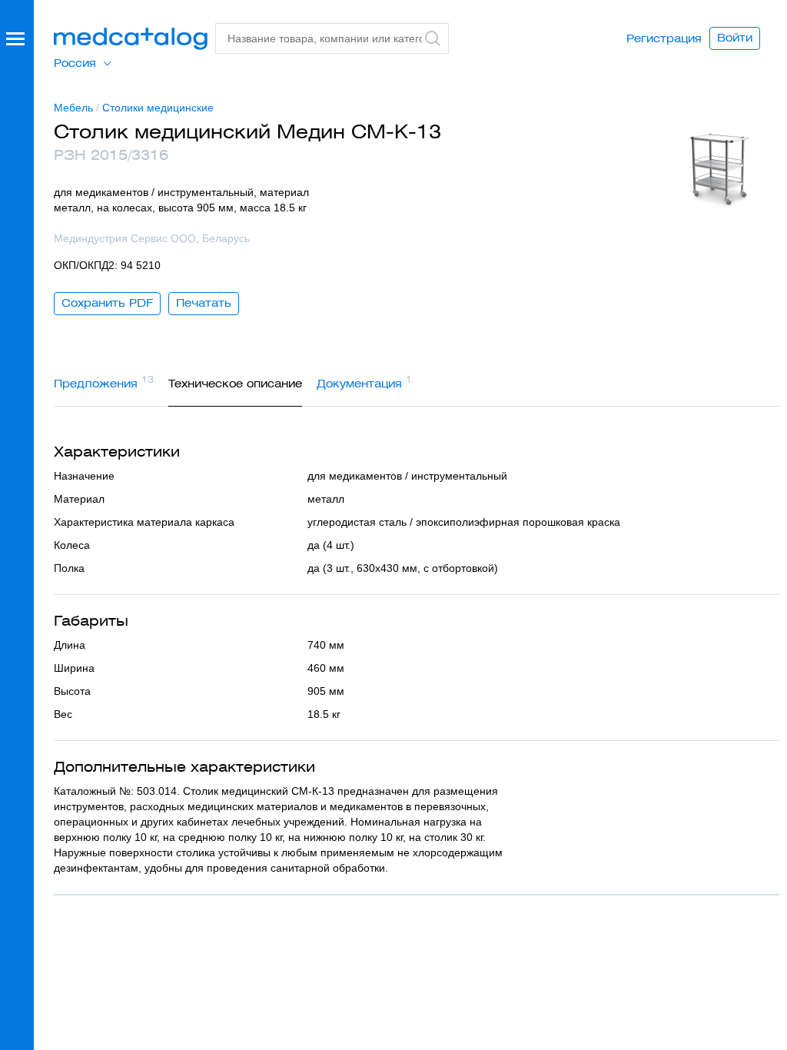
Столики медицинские (158, 107)
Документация (364, 382)
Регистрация (664, 38)
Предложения (104, 382)
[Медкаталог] (131, 39)
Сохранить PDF (107, 303)
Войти (734, 38)
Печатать (203, 303)
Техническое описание (235, 383)
